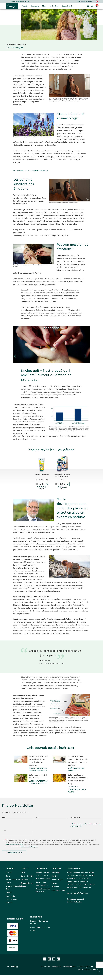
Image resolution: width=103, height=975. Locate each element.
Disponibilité (81, 1)
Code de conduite (58, 890)
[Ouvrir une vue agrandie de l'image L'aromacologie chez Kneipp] (87, 199)
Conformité (56, 966)
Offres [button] (44, 6)
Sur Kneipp (55, 872)
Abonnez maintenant (14, 853)
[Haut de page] (99, 971)
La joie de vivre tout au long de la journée (38, 782)
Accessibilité (45, 966)
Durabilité (89, 1)
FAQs (23, 872)
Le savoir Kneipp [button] (67, 6)
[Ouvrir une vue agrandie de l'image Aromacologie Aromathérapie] (51, 262)
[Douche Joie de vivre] (41, 463)
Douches (9, 872)
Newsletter (25, 879)
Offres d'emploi (57, 879)
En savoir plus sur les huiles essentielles (30, 171)
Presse (54, 883)
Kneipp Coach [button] (54, 6)
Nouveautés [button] (35, 6)
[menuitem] (24, 6)
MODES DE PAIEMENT (15, 919)
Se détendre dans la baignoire (76, 769)
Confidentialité (90, 969)
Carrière (54, 876)
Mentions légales (69, 966)
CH (95, 1)
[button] (92, 6)
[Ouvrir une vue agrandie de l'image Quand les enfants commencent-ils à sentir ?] (87, 576)
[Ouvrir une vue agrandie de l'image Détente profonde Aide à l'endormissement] (87, 424)
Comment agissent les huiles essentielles (38, 769)
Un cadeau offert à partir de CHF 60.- (20, 1)
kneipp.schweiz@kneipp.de (29, 847)
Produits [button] (25, 6)
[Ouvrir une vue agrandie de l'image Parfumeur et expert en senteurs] (51, 519)
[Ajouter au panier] (47, 484)
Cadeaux (9, 892)
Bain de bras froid (43, 879)
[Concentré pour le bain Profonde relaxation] (62, 463)
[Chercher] (87, 6)
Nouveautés (10, 896)
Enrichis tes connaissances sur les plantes (77, 789)
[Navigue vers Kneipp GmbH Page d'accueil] (12, 6)
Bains (8, 876)
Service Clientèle (27, 876)
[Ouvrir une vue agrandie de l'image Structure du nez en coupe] (87, 714)
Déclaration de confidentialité (14, 844)
